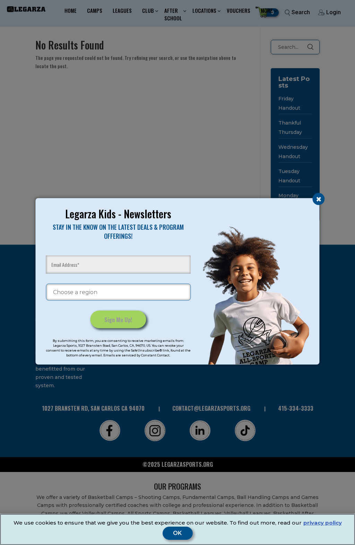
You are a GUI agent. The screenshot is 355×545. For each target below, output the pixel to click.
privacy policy (322, 522)
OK (178, 533)
